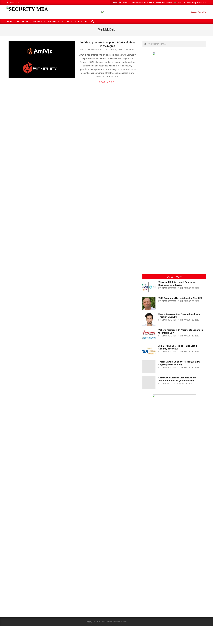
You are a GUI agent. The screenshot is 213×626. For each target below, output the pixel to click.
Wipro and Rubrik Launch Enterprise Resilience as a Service (147, 2)
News (131, 49)
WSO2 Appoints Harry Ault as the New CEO (180, 298)
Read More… (107, 82)
